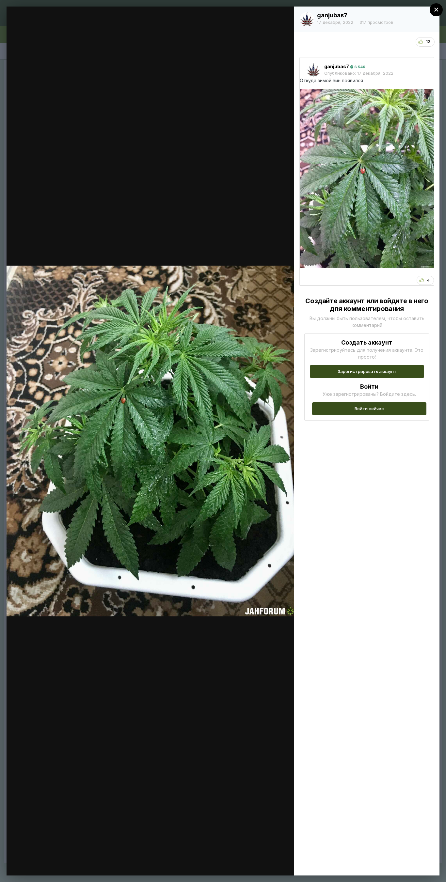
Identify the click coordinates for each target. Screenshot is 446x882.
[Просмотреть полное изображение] (283, 18)
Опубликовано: (358, 73)
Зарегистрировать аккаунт (367, 371)
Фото (47, 23)
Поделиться (265, 863)
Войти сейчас (369, 408)
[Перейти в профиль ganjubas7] (307, 19)
